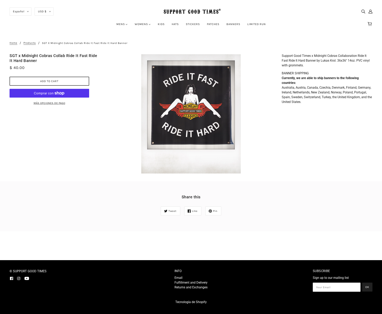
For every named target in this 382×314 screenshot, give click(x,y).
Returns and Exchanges (191, 287)
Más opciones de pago (49, 103)
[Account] (370, 12)
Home (13, 43)
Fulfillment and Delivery (191, 282)
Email (178, 278)
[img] (363, 12)
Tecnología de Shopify (191, 302)
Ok (367, 287)
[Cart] (370, 24)
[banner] (191, 11)
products (29, 43)
